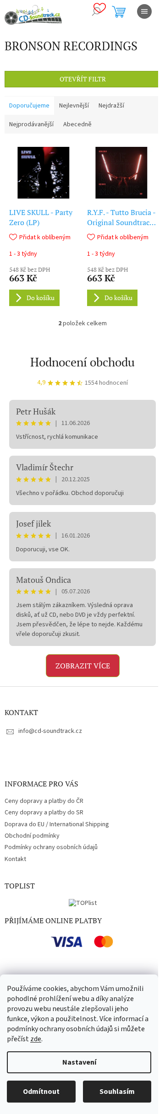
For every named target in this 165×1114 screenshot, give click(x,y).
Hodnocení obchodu (82, 362)
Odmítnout (41, 1092)
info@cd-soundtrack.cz (50, 731)
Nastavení (79, 1062)
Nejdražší (111, 105)
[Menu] (144, 11)
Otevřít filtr (83, 79)
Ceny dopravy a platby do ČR (44, 801)
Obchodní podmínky (32, 835)
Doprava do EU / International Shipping (57, 824)
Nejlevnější (74, 105)
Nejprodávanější (31, 124)
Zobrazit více (82, 666)
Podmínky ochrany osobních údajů (51, 847)
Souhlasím (117, 1092)
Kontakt (15, 859)
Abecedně (77, 124)
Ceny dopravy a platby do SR (44, 812)
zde (35, 1039)
